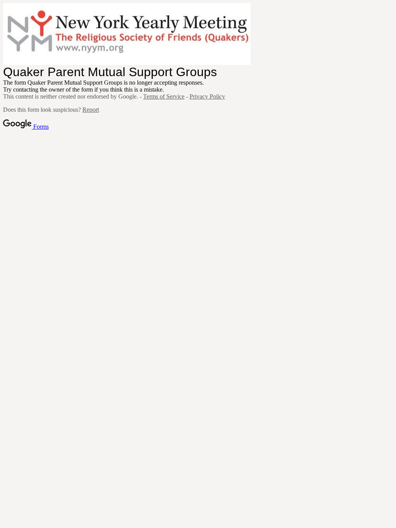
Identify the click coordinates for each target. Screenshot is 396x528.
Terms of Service (163, 96)
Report (90, 109)
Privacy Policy (207, 96)
